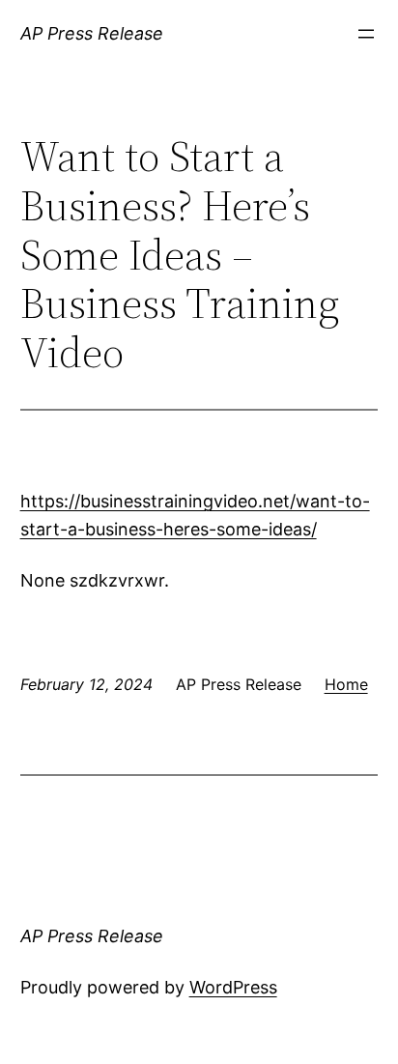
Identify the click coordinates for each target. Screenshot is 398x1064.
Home (346, 684)
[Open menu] (366, 33)
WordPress (233, 987)
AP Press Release (91, 33)
